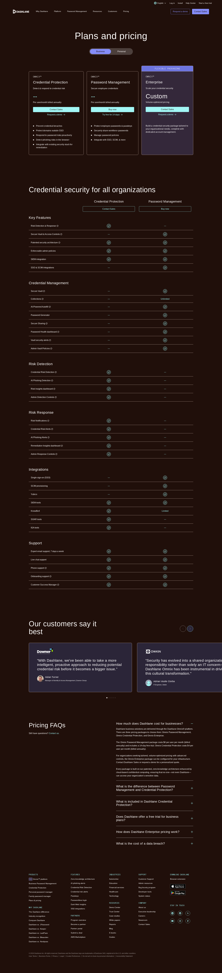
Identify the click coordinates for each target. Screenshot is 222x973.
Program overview (78, 920)
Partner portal (76, 929)
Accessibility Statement (124, 956)
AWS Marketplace (78, 937)
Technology (114, 896)
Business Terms (44, 956)
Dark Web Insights (78, 904)
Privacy (55, 956)
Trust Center (114, 912)
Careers (141, 916)
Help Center (191, 3)
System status (144, 896)
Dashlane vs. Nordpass (38, 942)
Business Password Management (42, 883)
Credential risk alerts (79, 892)
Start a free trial (205, 3)
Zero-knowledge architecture (83, 879)
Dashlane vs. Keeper (37, 929)
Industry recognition (37, 916)
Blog (111, 929)
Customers (112, 11)
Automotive (113, 879)
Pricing (126, 11)
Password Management (77, 11)
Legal (62, 956)
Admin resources (145, 883)
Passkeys (75, 896)
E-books (112, 933)
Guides (112, 937)
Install (180, 3)
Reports (112, 924)
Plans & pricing (35, 900)
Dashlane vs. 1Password (39, 925)
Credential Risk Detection (81, 887)
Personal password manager (41, 892)
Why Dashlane (42, 11)
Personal (121, 51)
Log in (172, 3)
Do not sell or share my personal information (98, 956)
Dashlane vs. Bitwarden (38, 937)
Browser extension (177, 879)
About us (142, 907)
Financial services (116, 887)
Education (113, 883)
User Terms (33, 956)
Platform (57, 11)
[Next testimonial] (190, 629)
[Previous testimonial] (183, 629)
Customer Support (146, 879)
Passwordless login (79, 900)
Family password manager (40, 896)
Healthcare (113, 892)
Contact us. (54, 733)
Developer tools (144, 892)
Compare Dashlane (37, 920)
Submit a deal (76, 933)
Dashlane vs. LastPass (38, 933)
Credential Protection (37, 888)
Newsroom (142, 920)
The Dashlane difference (39, 912)
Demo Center (114, 907)
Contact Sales (144, 924)
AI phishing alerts (78, 883)
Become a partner (78, 924)
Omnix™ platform (38, 879)
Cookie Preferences (73, 956)
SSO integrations (78, 909)
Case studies (114, 916)
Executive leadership (147, 912)
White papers (114, 920)
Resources (97, 11)
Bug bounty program (147, 887)
